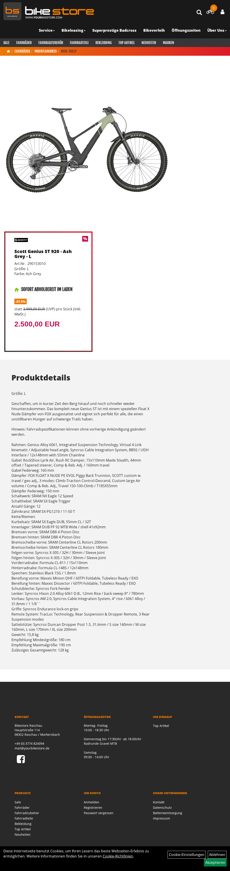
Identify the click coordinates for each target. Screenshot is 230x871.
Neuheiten (149, 42)
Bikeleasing (72, 30)
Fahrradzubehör (50, 42)
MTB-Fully (69, 51)
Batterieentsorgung (167, 813)
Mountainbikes (46, 51)
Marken (168, 42)
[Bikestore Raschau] (48, 11)
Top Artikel (126, 42)
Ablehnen (217, 854)
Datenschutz (162, 807)
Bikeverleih (154, 30)
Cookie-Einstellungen (186, 854)
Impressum (161, 818)
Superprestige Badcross (114, 30)
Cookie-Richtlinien (118, 856)
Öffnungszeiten (186, 30)
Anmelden (91, 802)
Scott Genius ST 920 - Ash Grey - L (43, 253)
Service (46, 30)
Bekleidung (103, 42)
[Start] (8, 51)
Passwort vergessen (98, 813)
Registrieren (93, 807)
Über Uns (215, 30)
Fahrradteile (79, 42)
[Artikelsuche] (199, 12)
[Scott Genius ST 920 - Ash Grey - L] (86, 149)
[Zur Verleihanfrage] (210, 12)
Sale (6, 42)
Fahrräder (24, 42)
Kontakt (158, 802)
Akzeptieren (215, 862)
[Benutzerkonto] (222, 12)
